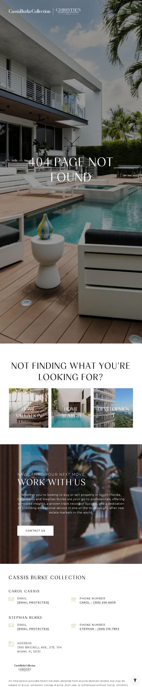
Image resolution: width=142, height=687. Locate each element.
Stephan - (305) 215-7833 (99, 628)
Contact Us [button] (35, 530)
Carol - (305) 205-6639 (98, 602)
